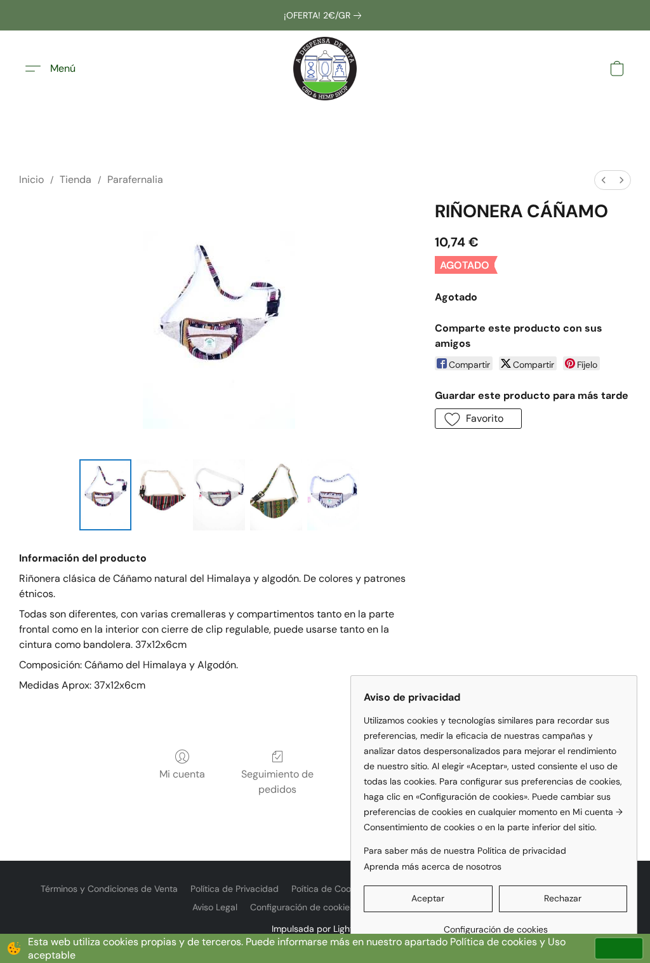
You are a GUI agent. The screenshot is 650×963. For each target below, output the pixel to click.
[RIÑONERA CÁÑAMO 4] (333, 494)
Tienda (75, 179)
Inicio (31, 179)
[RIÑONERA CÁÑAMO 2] (219, 494)
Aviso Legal (214, 907)
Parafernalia (135, 179)
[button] (325, 68)
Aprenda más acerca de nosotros (432, 866)
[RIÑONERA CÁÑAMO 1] (162, 494)
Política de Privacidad (234, 888)
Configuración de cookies (302, 907)
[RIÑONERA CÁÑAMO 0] (105, 494)
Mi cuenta (182, 774)
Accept (619, 948)
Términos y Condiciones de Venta (109, 888)
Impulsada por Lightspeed (325, 928)
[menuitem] (604, 180)
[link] (325, 15)
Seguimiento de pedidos (277, 781)
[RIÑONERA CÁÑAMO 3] (276, 494)
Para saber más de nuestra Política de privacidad (465, 850)
